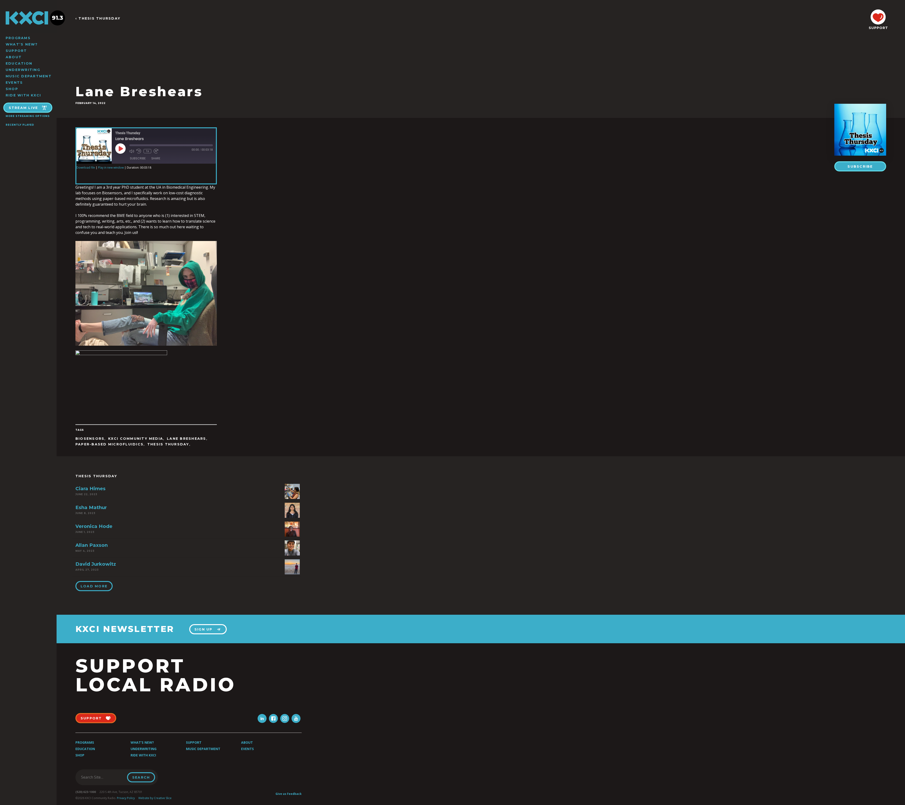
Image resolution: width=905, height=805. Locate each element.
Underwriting (23, 70)
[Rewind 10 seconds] (138, 151)
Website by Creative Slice (155, 798)
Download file (85, 168)
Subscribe (860, 166)
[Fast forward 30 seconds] (156, 151)
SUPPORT (878, 28)
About (14, 57)
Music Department (29, 76)
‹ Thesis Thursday (97, 19)
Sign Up (203, 629)
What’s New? (22, 44)
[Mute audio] (131, 151)
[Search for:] (102, 777)
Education (19, 63)
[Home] (28, 17)
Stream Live (23, 108)
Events (14, 82)
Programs (18, 38)
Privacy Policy (126, 798)
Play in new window (111, 168)
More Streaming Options (28, 116)
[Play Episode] (120, 148)
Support (16, 51)
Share (155, 158)
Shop (12, 89)
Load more (94, 586)
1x (147, 151)
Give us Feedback (289, 794)
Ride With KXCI (23, 95)
